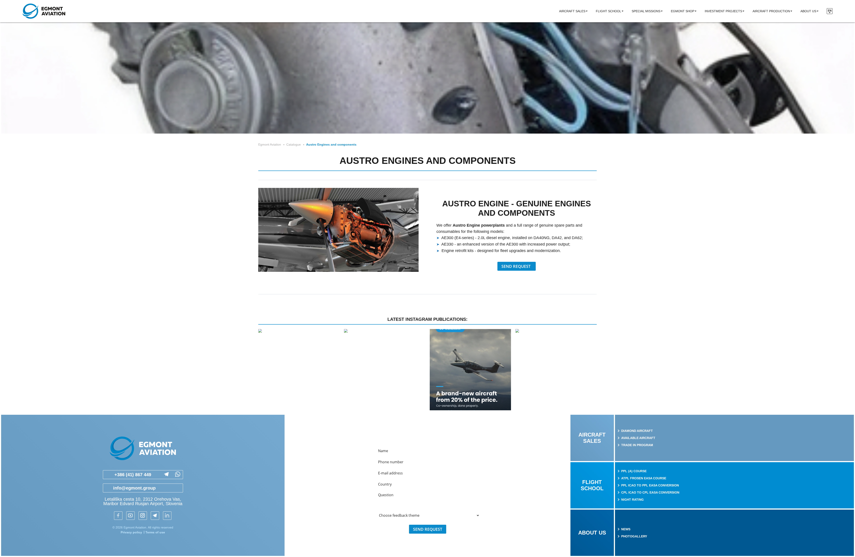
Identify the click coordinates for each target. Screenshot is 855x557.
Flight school (608, 11)
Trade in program (637, 445)
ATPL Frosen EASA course (643, 478)
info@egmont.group (134, 488)
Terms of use (155, 532)
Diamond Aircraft (637, 430)
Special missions (646, 11)
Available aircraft (638, 437)
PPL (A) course (634, 471)
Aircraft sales (572, 11)
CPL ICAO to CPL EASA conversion (650, 492)
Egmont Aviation (269, 144)
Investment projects (723, 11)
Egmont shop (682, 11)
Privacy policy (131, 532)
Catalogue (293, 144)
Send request (516, 266)
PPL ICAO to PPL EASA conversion (650, 485)
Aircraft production (771, 11)
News (625, 529)
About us (808, 11)
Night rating (632, 499)
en (830, 10)
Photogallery (634, 536)
